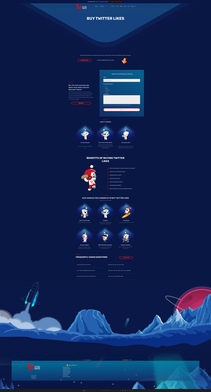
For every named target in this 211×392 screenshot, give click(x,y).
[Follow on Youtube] (125, 391)
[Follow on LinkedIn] (132, 391)
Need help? (81, 103)
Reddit (96, 6)
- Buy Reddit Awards (66, 373)
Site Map (108, 390)
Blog (129, 6)
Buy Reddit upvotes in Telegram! (116, 1)
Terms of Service (33, 375)
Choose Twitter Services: (108, 84)
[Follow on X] (128, 391)
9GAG (117, 6)
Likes (106, 86)
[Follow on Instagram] (123, 391)
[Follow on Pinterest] (130, 391)
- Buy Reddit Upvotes (66, 367)
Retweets (106, 88)
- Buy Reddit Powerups (66, 376)
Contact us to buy (84, 60)
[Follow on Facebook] (120, 391)
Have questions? (126, 257)
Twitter (107, 6)
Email (104, 77)
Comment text (106, 94)
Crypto (112, 6)
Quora (125, 6)
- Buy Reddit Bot (65, 375)
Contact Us (133, 6)
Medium (121, 6)
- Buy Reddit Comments (66, 372)
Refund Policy (34, 378)
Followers (106, 91)
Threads (101, 6)
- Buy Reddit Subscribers (67, 371)
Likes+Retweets (107, 90)
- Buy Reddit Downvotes (66, 368)
